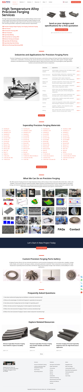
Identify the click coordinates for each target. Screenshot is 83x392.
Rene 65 (65, 150)
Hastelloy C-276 (47, 130)
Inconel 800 (46, 139)
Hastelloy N (46, 132)
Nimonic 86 (46, 147)
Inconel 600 (46, 134)
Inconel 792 (26, 139)
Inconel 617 (66, 134)
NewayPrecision (68, 364)
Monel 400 (45, 141)
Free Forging (24, 26)
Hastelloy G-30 (7, 132)
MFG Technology (68, 366)
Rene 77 (5, 152)
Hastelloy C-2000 (67, 129)
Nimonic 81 (26, 147)
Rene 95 (45, 152)
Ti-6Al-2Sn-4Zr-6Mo (28, 157)
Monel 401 (65, 141)
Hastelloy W (6, 134)
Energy (51, 370)
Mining (51, 373)
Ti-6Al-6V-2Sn (7, 159)
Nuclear (51, 383)
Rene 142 (25, 150)
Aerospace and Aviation (55, 364)
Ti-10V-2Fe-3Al (46, 154)
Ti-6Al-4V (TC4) (46, 157)
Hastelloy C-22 (7, 130)
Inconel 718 (26, 138)
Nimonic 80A (7, 147)
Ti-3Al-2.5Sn (6, 156)
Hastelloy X (26, 134)
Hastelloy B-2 (26, 129)
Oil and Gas (52, 368)
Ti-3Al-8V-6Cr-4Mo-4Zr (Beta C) (30, 156)
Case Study (67, 375)
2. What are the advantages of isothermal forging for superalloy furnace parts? (22, 300)
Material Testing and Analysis (11, 39)
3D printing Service (38, 371)
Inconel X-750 (26, 141)
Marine (51, 372)
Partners (67, 373)
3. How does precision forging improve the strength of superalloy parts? (21, 303)
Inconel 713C (66, 136)
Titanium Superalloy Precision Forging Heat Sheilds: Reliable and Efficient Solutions (41, 345)
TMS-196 (65, 159)
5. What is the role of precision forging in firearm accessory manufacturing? (21, 309)
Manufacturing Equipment (71, 370)
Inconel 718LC (66, 138)
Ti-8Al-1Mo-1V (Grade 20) (49, 159)
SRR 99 (64, 152)
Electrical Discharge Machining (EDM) (13, 45)
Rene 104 (65, 148)
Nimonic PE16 (46, 148)
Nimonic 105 (7, 145)
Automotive (52, 375)
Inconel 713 (46, 136)
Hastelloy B (6, 129)
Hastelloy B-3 (46, 129)
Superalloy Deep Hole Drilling (11, 43)
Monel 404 (6, 143)
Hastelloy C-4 (66, 130)
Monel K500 (46, 143)
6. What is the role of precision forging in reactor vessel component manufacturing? (23, 311)
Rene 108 (6, 150)
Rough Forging (17, 26)
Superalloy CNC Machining (10, 41)
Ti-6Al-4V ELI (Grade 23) (68, 157)
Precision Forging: (8, 26)
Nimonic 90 (65, 147)
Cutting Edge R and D (70, 368)
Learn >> (78, 71)
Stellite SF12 (26, 154)
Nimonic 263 (46, 145)
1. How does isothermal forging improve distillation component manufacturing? (23, 297)
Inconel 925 (6, 141)
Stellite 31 (6, 154)
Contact (50, 2)
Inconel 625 (6, 136)
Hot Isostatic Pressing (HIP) (11, 30)
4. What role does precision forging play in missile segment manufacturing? (21, 306)
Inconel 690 (26, 136)
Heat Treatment (8, 32)
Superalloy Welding (9, 34)
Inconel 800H (66, 139)
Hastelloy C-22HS (27, 130)
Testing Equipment (69, 372)
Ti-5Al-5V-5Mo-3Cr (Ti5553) (69, 156)
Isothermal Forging (33, 26)
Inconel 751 (6, 139)
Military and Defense (54, 381)
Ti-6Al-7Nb (25, 159)
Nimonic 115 (26, 145)
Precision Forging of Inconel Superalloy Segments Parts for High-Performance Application (67, 345)
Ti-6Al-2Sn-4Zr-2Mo (8, 157)
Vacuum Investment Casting (40, 364)
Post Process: (7, 28)
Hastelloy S (65, 132)
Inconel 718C (46, 138)
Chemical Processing (54, 377)
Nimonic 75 (65, 145)
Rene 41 (45, 150)
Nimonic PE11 (26, 148)
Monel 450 (25, 143)
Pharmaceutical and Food (55, 379)
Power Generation (54, 366)
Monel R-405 (66, 143)
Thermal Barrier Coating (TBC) (11, 37)
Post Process (37, 369)
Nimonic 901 (7, 148)
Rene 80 (25, 152)
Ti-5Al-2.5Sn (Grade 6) (48, 156)
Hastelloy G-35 (26, 132)
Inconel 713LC (7, 138)
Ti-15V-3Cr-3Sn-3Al (67, 154)
